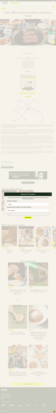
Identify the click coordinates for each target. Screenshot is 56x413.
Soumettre (28, 217)
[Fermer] (50, 194)
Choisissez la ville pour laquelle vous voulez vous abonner (19, 207)
